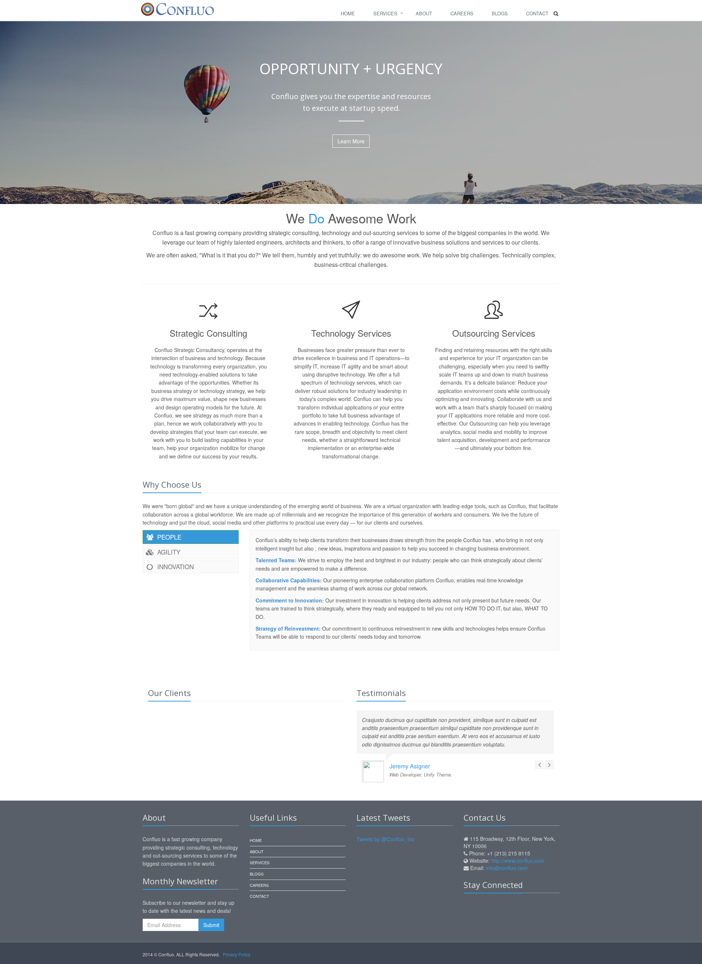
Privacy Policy (236, 954)
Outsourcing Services (493, 332)
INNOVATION (174, 566)
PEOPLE (168, 536)
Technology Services (351, 332)
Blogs (500, 13)
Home (348, 13)
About (424, 13)
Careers (461, 13)
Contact (537, 13)
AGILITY (167, 551)
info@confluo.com (507, 868)
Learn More (351, 141)
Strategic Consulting (208, 332)
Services (385, 13)
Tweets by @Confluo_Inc (385, 839)
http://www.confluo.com (517, 860)
